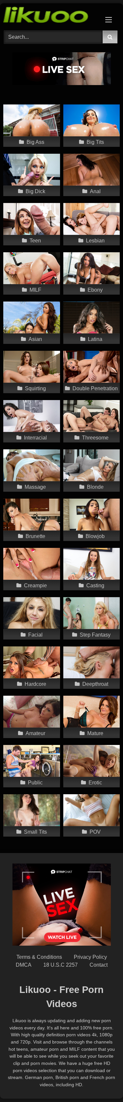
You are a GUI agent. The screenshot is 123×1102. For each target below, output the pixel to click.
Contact (99, 965)
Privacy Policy (90, 957)
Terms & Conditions (39, 957)
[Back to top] (102, 1082)
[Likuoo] (50, 16)
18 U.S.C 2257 (60, 965)
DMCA (23, 965)
